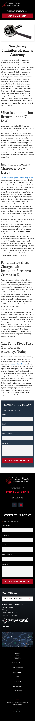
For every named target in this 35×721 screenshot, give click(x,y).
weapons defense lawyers (18, 364)
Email (4, 424)
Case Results (17, 672)
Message (5, 443)
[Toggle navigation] (31, 4)
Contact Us (17, 691)
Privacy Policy (17, 686)
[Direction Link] (17, 633)
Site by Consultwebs (17, 711)
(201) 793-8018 (17, 492)
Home (17, 653)
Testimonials (17, 667)
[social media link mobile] (14, 505)
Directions (5, 626)
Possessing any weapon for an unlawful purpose (17, 178)
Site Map (17, 681)
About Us (17, 658)
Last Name (6, 535)
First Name (6, 526)
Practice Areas (17, 662)
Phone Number (7, 433)
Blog (17, 676)
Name (4, 414)
